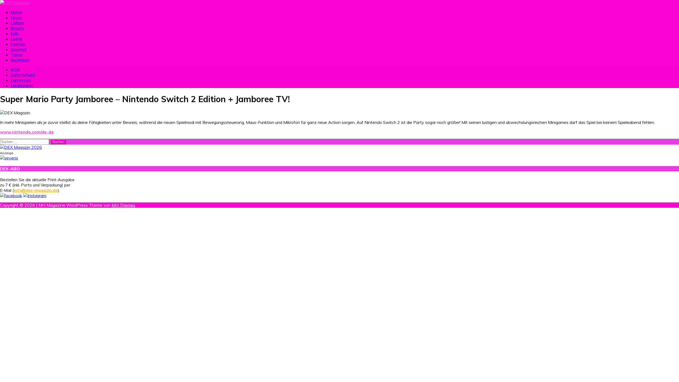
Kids (15, 33)
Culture (17, 22)
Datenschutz (23, 74)
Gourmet (19, 49)
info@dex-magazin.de (36, 190)
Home (16, 12)
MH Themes (123, 205)
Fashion (18, 44)
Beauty (17, 28)
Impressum (21, 80)
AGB (15, 69)
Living (16, 38)
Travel (17, 54)
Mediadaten (22, 85)
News (16, 17)
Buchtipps (20, 60)
